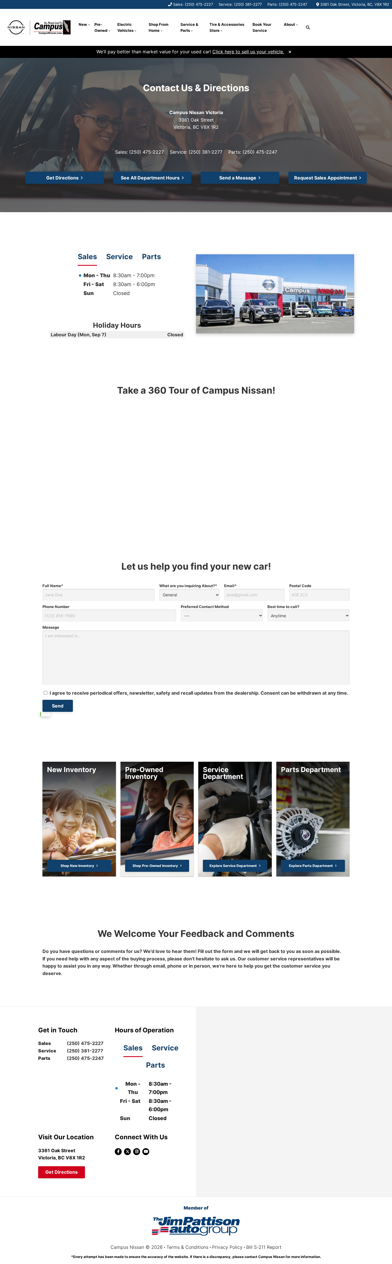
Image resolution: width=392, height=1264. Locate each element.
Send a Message (237, 178)
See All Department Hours (150, 178)
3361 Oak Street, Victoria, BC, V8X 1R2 (354, 4)
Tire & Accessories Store (226, 27)
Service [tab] (119, 256)
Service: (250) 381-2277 (240, 4)
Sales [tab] (87, 256)
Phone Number (55, 606)
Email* (230, 585)
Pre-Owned (100, 27)
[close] (290, 51)
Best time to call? (283, 606)
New (83, 24)
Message (50, 627)
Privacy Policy (227, 1247)
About (289, 24)
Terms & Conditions (187, 1247)
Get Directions (62, 178)
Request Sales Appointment (325, 178)
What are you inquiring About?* (188, 585)
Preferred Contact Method (205, 606)
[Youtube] (145, 1151)
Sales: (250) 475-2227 (193, 4)
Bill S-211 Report (264, 1247)
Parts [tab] (151, 256)
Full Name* (52, 585)
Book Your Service (262, 27)
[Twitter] (127, 1151)
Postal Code (300, 585)
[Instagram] (136, 1151)
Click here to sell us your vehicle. (248, 51)
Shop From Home (158, 27)
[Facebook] (118, 1151)
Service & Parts (189, 27)
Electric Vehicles (125, 27)
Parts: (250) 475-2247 (287, 4)
